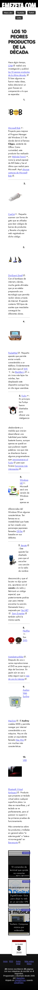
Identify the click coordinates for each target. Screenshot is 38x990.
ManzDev (20, 978)
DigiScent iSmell (15, 275)
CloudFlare (18, 982)
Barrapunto (13, 842)
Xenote (24, 545)
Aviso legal (18, 962)
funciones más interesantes (18, 467)
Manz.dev (8, 12)
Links (19, 17)
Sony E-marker (18, 613)
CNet (10, 65)
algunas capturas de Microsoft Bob (18, 172)
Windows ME (24, 481)
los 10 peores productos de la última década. (19, 73)
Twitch (31, 12)
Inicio (5, 961)
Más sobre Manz (29, 962)
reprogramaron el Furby (18, 461)
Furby (24, 395)
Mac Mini (20, 739)
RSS (11, 961)
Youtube (20, 12)
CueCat (11, 214)
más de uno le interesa (18, 677)
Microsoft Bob (14, 127)
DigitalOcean (20, 980)
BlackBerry (19, 372)
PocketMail (13, 352)
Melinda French (19, 156)
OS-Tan (20, 531)
